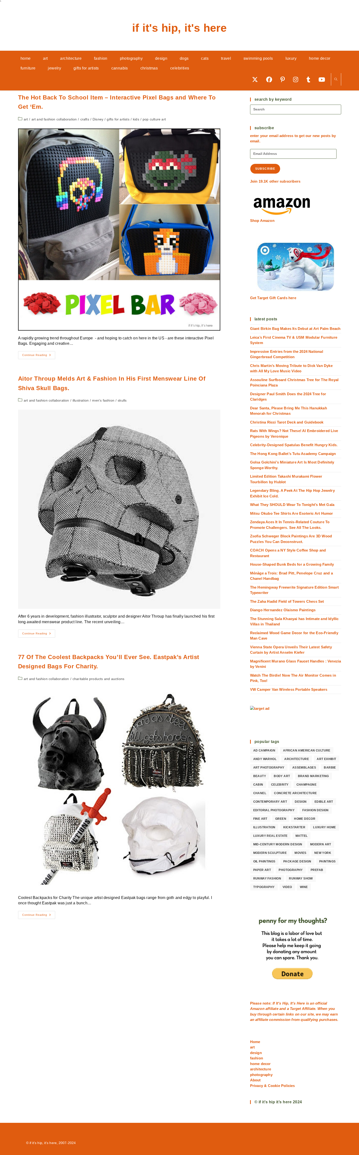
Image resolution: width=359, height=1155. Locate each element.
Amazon (257, 1009)
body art (282, 776)
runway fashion (267, 878)
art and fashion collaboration (54, 119)
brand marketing (313, 776)
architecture (296, 759)
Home (255, 1042)
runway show (301, 878)
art (26, 119)
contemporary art (270, 801)
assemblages (304, 767)
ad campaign (264, 750)
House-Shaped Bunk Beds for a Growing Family (292, 564)
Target (295, 1009)
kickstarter (294, 827)
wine (304, 887)
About (255, 1080)
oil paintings (264, 861)
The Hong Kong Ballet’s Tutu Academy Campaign (293, 454)
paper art (262, 870)
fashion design (315, 810)
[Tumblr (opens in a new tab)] (310, 79)
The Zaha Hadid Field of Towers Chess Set (287, 601)
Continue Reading (38, 356)
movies (300, 853)
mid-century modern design (277, 844)
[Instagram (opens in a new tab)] (297, 79)
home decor (304, 818)
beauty (259, 776)
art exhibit (326, 759)
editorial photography (274, 810)
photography (291, 870)
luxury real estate (270, 836)
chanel (259, 793)
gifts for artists (118, 119)
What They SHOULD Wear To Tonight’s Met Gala (292, 505)
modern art (320, 844)
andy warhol (264, 759)
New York (322, 853)
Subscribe (265, 168)
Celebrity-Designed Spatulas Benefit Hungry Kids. (294, 445)
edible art (324, 801)
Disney (98, 119)
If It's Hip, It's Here (179, 28)
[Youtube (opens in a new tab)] (323, 79)
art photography (269, 767)
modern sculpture (270, 853)
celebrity (280, 784)
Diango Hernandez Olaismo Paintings (283, 610)
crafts (84, 119)
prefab (317, 870)
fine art (260, 818)
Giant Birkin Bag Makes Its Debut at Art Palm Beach (295, 328)
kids (136, 119)
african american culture (306, 750)
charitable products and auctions (98, 679)
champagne (306, 784)
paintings (327, 861)
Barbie (330, 767)
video (287, 887)
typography (264, 887)
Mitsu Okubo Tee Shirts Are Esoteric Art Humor (291, 513)
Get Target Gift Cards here (273, 298)
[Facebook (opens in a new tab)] (270, 79)
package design (297, 861)
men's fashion (103, 400)
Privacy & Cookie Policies (272, 1086)
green (280, 818)
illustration (81, 400)
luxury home (324, 827)
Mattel (301, 836)
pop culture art (154, 119)
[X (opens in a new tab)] (256, 79)
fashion (256, 1058)
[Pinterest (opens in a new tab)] (284, 79)
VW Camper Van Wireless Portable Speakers (288, 689)
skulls (122, 400)
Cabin (258, 784)
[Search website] (336, 80)
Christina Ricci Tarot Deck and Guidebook (287, 422)
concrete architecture (295, 793)
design (300, 801)
